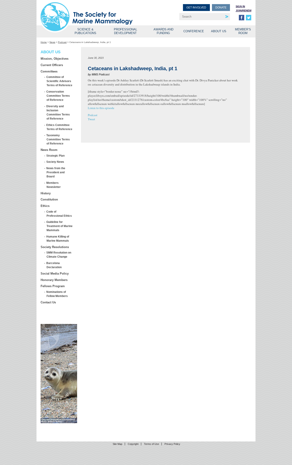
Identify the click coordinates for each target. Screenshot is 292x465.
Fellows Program (53, 286)
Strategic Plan (56, 155)
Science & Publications (85, 31)
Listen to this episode (101, 108)
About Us (218, 31)
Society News (55, 161)
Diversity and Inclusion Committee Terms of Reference (58, 112)
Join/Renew (243, 10)
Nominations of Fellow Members (57, 293)
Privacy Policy (172, 444)
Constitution (49, 199)
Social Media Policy (55, 273)
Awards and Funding (163, 31)
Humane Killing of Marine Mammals (58, 238)
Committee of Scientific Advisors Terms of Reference (59, 81)
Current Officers (52, 65)
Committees (49, 71)
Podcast (62, 42)
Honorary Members (54, 280)
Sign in (240, 6)
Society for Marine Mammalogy (94, 11)
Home (44, 42)
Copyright (133, 444)
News (52, 42)
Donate (221, 7)
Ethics (45, 206)
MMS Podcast (101, 74)
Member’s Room (243, 31)
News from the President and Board (56, 172)
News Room (49, 150)
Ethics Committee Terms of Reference (59, 127)
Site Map (117, 444)
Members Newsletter (54, 184)
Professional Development (125, 31)
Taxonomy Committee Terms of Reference (58, 139)
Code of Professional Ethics (59, 213)
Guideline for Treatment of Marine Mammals (60, 226)
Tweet (91, 119)
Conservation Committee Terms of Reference (58, 95)
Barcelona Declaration (54, 265)
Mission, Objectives (54, 58)
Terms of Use (151, 444)
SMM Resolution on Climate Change (59, 254)
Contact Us (48, 302)
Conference (193, 31)
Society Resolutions (55, 247)
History (46, 193)
